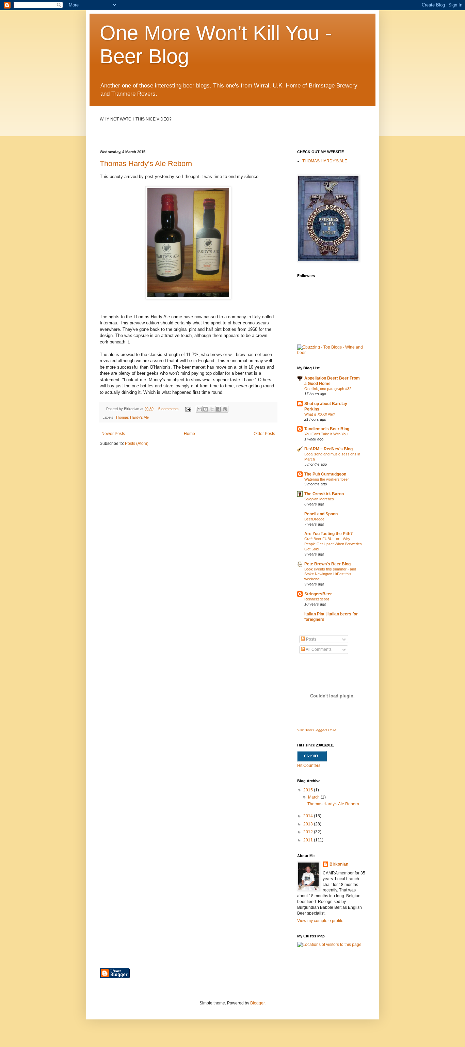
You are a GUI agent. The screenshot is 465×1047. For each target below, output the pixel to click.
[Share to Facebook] (218, 409)
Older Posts (264, 433)
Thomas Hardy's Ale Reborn (146, 163)
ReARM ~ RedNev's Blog (328, 449)
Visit (316, 730)
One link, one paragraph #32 (327, 389)
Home (189, 433)
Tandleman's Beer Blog (326, 428)
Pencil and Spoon (321, 514)
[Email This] (199, 409)
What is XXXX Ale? (319, 414)
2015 (308, 790)
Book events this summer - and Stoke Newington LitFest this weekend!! (330, 574)
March (314, 797)
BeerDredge (314, 519)
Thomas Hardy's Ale (132, 417)
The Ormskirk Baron (324, 494)
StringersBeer (318, 594)
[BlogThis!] (205, 409)
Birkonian (339, 864)
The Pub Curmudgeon (325, 474)
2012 (308, 831)
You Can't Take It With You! (326, 434)
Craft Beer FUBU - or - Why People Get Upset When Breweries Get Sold (333, 544)
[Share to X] (212, 409)
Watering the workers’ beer (326, 479)
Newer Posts (113, 433)
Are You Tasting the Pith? (328, 533)
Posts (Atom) (136, 443)
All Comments (318, 649)
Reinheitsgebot (316, 599)
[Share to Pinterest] (225, 409)
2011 (308, 840)
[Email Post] (187, 409)
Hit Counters (308, 765)
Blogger (257, 1003)
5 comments (168, 409)
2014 (308, 816)
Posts (310, 639)
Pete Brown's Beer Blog (327, 564)
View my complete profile (320, 920)
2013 (308, 824)
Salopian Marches (319, 499)
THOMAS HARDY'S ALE (324, 161)
